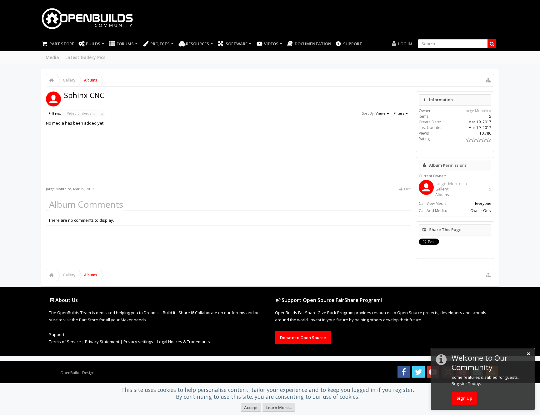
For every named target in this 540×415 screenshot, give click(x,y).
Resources (197, 44)
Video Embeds (81, 113)
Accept (251, 407)
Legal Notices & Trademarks (183, 341)
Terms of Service (65, 341)
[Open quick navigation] (488, 80)
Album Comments (86, 204)
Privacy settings (138, 341)
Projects (160, 44)
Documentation (313, 44)
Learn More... (279, 407)
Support (352, 44)
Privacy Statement (102, 341)
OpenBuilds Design (77, 372)
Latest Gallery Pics (85, 57)
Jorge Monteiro (58, 188)
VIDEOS (271, 44)
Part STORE (61, 44)
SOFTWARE (237, 44)
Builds (93, 44)
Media (52, 57)
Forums (125, 44)
